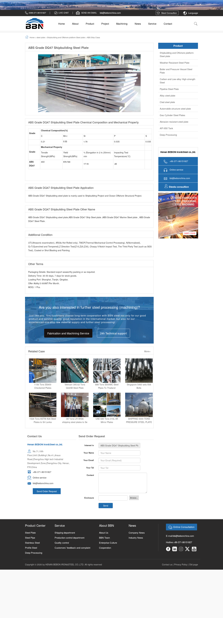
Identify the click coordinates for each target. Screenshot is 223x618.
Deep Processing (168, 138)
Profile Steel (31, 551)
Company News (137, 536)
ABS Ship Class (93, 41)
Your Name (89, 456)
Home (61, 28)
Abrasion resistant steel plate (174, 125)
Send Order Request (47, 495)
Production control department (69, 541)
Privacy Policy (180, 568)
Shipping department (65, 536)
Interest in (89, 449)
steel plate (41, 41)
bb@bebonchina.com (110, 16)
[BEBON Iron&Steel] (34, 27)
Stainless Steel (32, 546)
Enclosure (89, 501)
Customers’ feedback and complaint (72, 551)
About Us (103, 536)
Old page (193, 568)
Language (193, 17)
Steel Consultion (169, 17)
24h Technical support (113, 337)
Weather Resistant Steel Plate (174, 66)
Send (105, 509)
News (138, 28)
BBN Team (104, 541)
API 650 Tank (166, 132)
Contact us (167, 568)
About (75, 28)
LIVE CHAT (64, 16)
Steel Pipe (30, 541)
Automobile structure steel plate (175, 112)
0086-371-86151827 (37, 16)
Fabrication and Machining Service (68, 337)
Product (90, 28)
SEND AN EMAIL (89, 16)
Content (90, 479)
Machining (121, 28)
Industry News (136, 541)
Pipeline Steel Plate (169, 93)
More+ (147, 355)
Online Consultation (183, 531)
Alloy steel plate (167, 99)
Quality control (62, 546)
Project (105, 28)
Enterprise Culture (108, 546)
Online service (39, 481)
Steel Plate (30, 536)
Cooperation (105, 551)
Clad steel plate (167, 106)
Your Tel (90, 471)
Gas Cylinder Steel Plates (172, 119)
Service (152, 28)
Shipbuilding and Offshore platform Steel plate (66, 41)
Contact (168, 28)
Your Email (88, 464)
